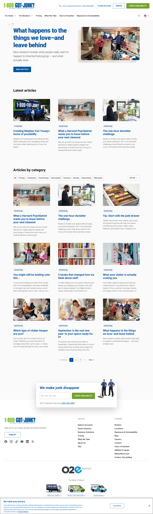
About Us (82, 443)
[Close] (149, 505)
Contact (118, 443)
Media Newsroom (122, 454)
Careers (118, 439)
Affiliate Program (122, 450)
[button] (11, 16)
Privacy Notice (23, 512)
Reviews (118, 425)
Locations (119, 429)
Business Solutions (86, 432)
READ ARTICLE (22, 69)
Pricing (81, 436)
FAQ (79, 446)
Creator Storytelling (123, 457)
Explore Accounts (85, 425)
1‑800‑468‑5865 (67, 403)
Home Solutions (84, 429)
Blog (116, 436)
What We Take (84, 439)
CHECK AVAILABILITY (138, 6)
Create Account (104, 6)
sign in (119, 6)
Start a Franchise (122, 446)
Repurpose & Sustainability (126, 432)
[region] (76, 506)
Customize (117, 506)
